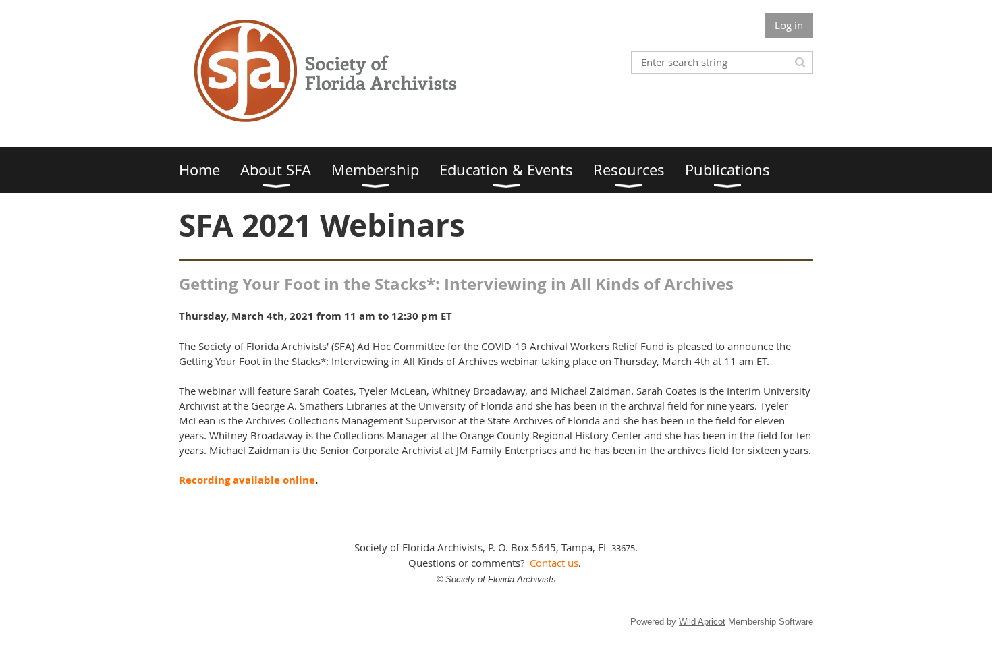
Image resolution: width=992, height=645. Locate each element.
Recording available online (247, 480)
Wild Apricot (702, 622)
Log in (789, 25)
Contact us (554, 562)
